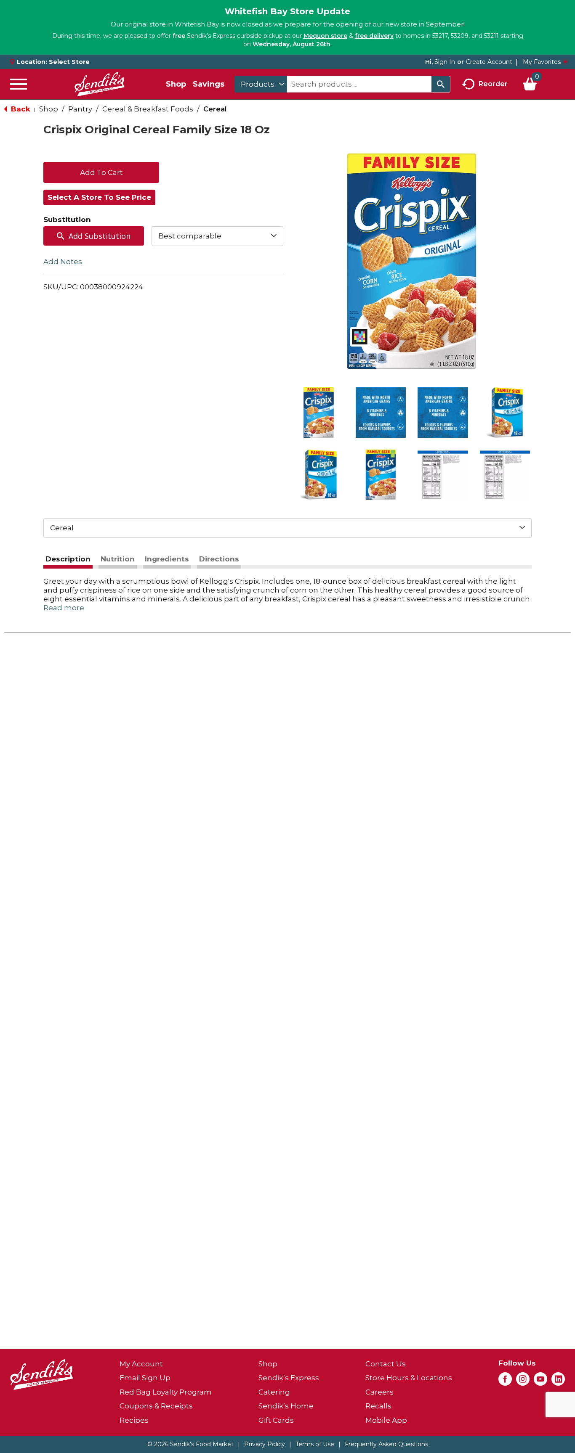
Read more (63, 607)
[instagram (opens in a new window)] (523, 1381)
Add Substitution (99, 236)
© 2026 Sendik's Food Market (190, 1444)
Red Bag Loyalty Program (166, 1392)
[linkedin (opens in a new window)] (558, 1381)
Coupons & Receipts (156, 1406)
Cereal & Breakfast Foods (147, 109)
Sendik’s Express (288, 1378)
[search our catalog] (440, 84)
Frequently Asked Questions (386, 1444)
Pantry (80, 109)
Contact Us (385, 1364)
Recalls (378, 1406)
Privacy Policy (264, 1444)
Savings (208, 84)
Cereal (215, 109)
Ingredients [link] (167, 559)
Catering (274, 1392)
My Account (141, 1364)
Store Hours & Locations (408, 1378)
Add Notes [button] (62, 261)
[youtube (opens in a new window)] (540, 1381)
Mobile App (386, 1420)
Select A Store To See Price (99, 197)
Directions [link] (219, 559)
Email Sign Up (145, 1378)
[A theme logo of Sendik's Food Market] (99, 84)
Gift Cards (276, 1420)
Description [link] (68, 559)
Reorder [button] (493, 83)
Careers (379, 1392)
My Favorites (542, 62)
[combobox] (260, 84)
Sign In (444, 62)
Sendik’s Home (286, 1406)
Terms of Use (314, 1444)
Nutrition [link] (118, 559)
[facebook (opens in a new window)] (505, 1381)
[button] (319, 412)
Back (19, 109)
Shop (176, 84)
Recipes (134, 1420)
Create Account (489, 62)
